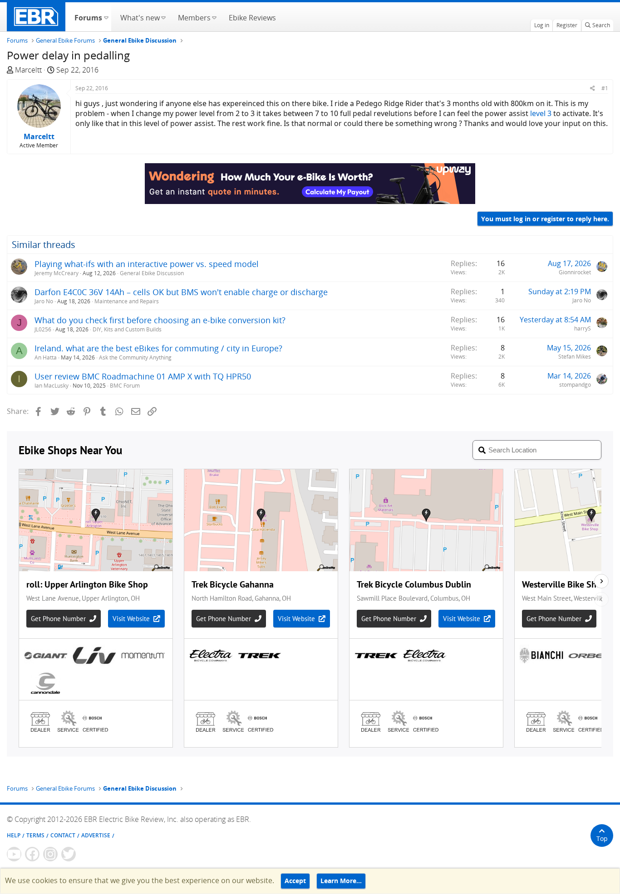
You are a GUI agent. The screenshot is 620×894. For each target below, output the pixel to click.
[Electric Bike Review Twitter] (68, 854)
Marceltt (28, 70)
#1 (604, 88)
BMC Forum (125, 385)
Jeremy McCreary (56, 273)
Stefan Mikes (574, 356)
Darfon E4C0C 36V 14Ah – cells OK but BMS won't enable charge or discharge (181, 292)
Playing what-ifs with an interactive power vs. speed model (146, 263)
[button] (106, 17)
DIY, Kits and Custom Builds (127, 329)
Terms (35, 835)
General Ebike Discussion (152, 273)
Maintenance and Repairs (126, 301)
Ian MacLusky (51, 385)
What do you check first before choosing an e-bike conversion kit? (159, 320)
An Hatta (45, 357)
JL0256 (42, 329)
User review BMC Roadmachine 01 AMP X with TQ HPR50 (142, 376)
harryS (582, 328)
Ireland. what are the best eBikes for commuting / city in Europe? (158, 348)
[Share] (592, 88)
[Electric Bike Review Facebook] (32, 854)
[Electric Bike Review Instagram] (50, 854)
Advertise (95, 835)
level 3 (540, 113)
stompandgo (575, 385)
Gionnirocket (575, 272)
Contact (62, 835)
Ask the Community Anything (135, 357)
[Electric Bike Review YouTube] (14, 854)
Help (13, 835)
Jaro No (43, 301)
